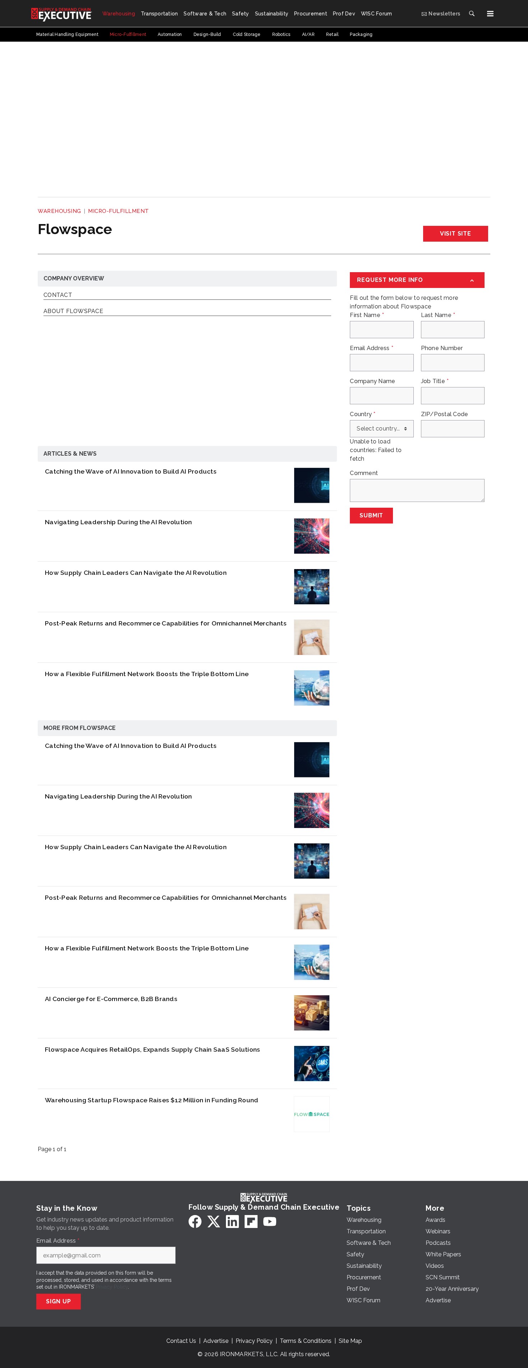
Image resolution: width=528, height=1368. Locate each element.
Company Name (372, 381)
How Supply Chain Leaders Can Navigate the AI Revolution (136, 572)
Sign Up (58, 1301)
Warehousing (59, 211)
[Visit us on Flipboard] (251, 1221)
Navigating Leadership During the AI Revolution (118, 522)
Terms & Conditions (306, 1340)
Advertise (215, 1340)
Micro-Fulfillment (118, 211)
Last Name (438, 315)
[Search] (471, 13)
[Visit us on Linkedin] (232, 1221)
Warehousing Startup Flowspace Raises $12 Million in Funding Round (151, 1100)
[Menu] (490, 13)
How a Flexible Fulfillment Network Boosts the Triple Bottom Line (147, 674)
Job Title (435, 381)
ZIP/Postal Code (444, 414)
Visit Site (455, 233)
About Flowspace (73, 311)
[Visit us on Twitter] (213, 1221)
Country (362, 414)
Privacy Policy (112, 1287)
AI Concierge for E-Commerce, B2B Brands (111, 998)
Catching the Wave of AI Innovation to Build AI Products (131, 471)
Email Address (371, 348)
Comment (364, 473)
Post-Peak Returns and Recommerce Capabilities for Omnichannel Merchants (166, 623)
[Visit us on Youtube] (269, 1221)
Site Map (350, 1340)
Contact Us (181, 1340)
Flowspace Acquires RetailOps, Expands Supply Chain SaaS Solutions (152, 1049)
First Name (367, 315)
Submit (371, 515)
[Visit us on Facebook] (195, 1221)
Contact (57, 295)
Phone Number (442, 348)
